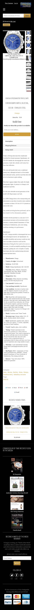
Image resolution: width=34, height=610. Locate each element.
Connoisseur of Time (16, 589)
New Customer (9, 3)
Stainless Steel (7, 374)
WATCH (5, 379)
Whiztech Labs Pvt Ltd (21, 592)
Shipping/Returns (10, 145)
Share (15, 387)
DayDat (15, 372)
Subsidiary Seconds (20, 374)
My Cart (12, 21)
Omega (17, 113)
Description (9, 141)
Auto (4, 372)
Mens (20, 372)
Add (27, 387)
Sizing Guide (9, 150)
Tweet (9, 387)
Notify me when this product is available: (17, 125)
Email (17, 392)
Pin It (21, 387)
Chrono (9, 372)
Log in (16, 3)
